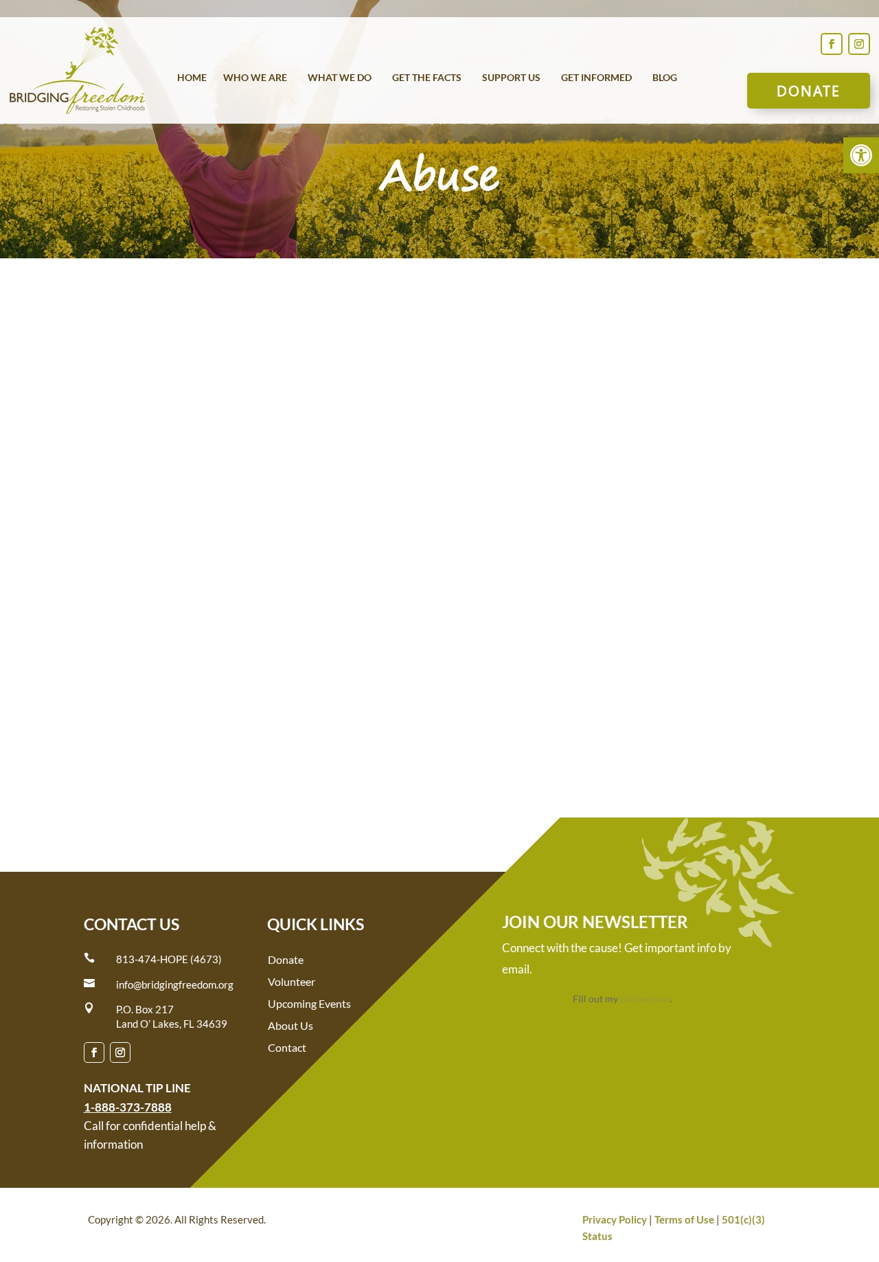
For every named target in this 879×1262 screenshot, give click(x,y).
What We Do (340, 78)
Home (192, 78)
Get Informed (596, 78)
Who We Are (255, 78)
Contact (287, 1047)
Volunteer (291, 981)
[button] (861, 155)
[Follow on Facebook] (832, 44)
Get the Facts (426, 78)
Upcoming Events (309, 1003)
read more (134, 398)
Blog (664, 78)
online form (645, 998)
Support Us (511, 78)
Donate (809, 90)
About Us (290, 1025)
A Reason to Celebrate (162, 485)
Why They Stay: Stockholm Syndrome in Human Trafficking (262, 636)
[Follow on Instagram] (859, 44)
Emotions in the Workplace (175, 333)
